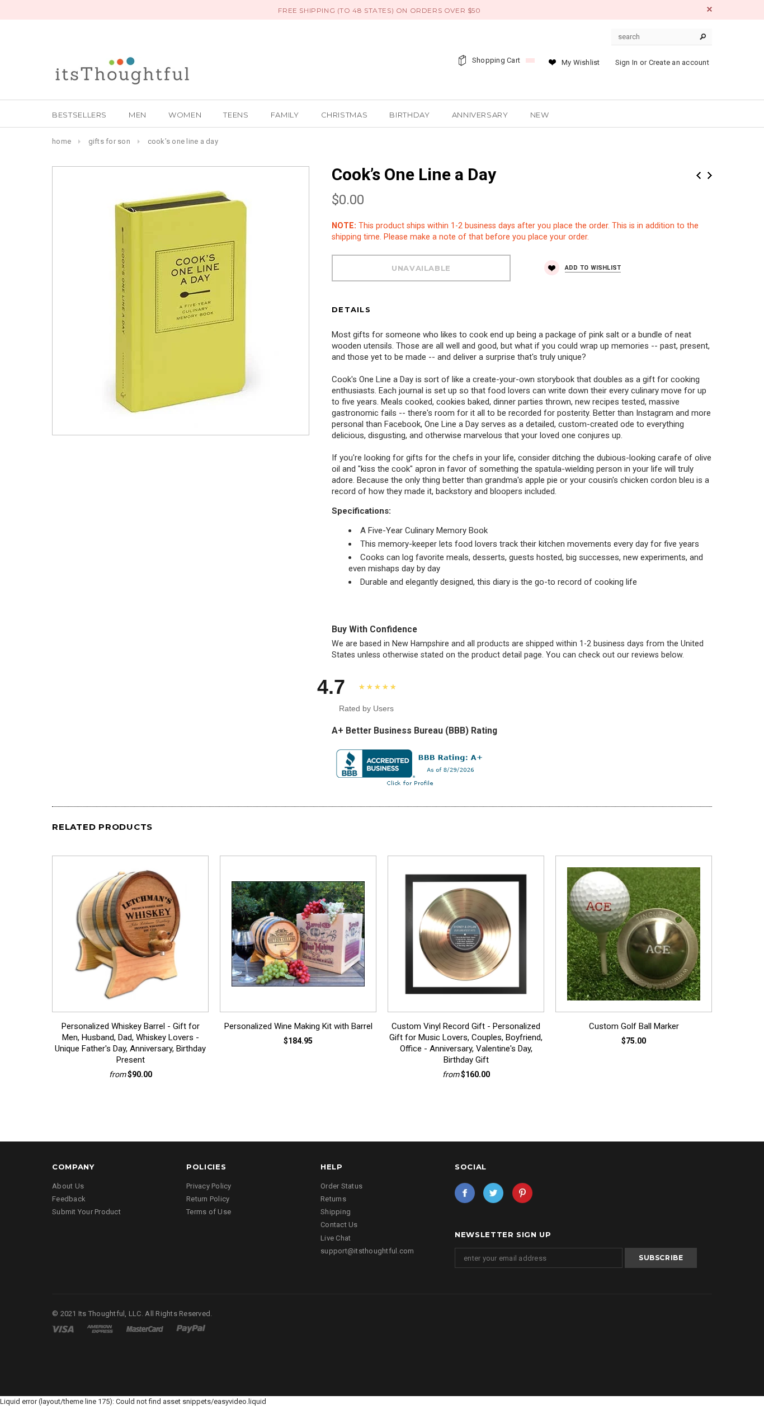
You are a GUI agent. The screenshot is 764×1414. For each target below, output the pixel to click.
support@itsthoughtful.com (367, 1251)
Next (710, 175)
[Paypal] (191, 1328)
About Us (68, 1186)
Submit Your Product (86, 1212)
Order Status (341, 1186)
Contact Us (339, 1224)
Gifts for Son (109, 141)
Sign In (626, 62)
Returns (333, 1199)
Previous (698, 175)
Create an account (679, 62)
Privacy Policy (209, 1186)
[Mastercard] (145, 1328)
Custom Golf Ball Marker (634, 1026)
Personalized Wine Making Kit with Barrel (298, 1026)
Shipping (335, 1212)
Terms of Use (208, 1212)
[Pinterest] (522, 1193)
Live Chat (335, 1238)
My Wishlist (581, 62)
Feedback (69, 1199)
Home (61, 141)
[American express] (101, 1328)
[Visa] (64, 1328)
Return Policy (207, 1199)
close (709, 9)
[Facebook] (465, 1193)
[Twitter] (493, 1193)
